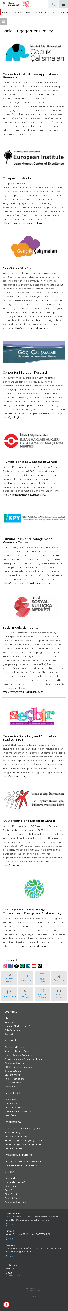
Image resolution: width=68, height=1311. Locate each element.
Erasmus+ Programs (15, 1132)
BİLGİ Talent (11, 1194)
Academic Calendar (15, 1063)
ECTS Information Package (18, 1067)
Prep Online (11, 1190)
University (16, 12)
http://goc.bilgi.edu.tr (14, 417)
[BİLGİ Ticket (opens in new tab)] (25, 994)
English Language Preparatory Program (25, 1059)
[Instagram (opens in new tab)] (5, 966)
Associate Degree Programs (19, 1051)
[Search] (53, 4)
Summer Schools (13, 1083)
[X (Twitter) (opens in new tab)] (16, 966)
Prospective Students (16, 1136)
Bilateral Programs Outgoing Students (24, 1140)
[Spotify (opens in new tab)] (22, 966)
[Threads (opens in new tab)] (40, 966)
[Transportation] (9, 994)
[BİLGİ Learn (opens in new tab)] (42, 978)
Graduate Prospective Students (21, 1165)
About (28, 12)
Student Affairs (12, 1075)
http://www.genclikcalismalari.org (32, 328)
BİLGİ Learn (11, 1186)
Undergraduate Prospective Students (24, 1161)
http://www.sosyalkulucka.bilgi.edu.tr (23, 691)
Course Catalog (13, 1071)
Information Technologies (18, 1111)
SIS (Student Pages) (15, 1182)
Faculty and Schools (15, 1047)
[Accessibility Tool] (6, 1305)
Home (5, 12)
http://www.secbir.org (15, 776)
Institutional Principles (45, 12)
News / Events (12, 1115)
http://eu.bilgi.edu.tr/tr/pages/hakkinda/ (24, 223)
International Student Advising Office (23, 1128)
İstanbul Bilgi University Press (19, 1026)
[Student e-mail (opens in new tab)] (9, 978)
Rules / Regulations (14, 1079)
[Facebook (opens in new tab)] (11, 966)
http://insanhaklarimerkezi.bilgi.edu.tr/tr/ (24, 494)
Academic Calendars (15, 1202)
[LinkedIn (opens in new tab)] (28, 966)
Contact (9, 1034)
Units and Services (14, 1107)
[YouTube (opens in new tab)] (34, 966)
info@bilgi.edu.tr (15, 1275)
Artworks (9, 1022)
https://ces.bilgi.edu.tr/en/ (32, 946)
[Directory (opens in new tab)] (59, 978)
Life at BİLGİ (11, 1103)
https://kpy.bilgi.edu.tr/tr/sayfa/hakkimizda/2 (26, 583)
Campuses (10, 1099)
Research (10, 1087)
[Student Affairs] (42, 994)
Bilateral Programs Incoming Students (24, 1144)
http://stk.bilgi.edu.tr (14, 865)
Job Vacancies (12, 1030)
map (10, 1224)
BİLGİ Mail (10, 1178)
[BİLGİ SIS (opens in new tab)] (25, 978)
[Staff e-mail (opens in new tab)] (59, 994)
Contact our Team (14, 1148)
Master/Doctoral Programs (18, 1055)
